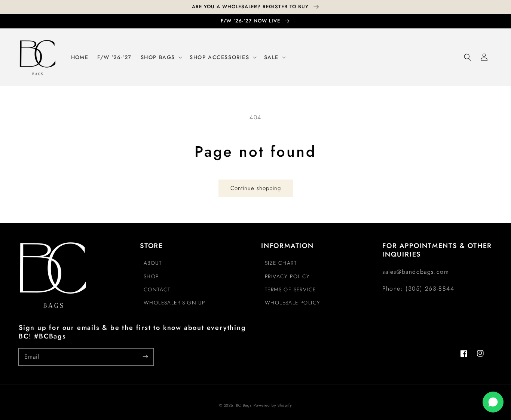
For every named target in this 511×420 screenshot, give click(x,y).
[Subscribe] (145, 357)
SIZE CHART (281, 263)
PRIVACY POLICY (287, 276)
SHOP (151, 276)
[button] (467, 57)
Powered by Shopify (273, 405)
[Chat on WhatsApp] (493, 402)
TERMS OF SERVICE (290, 289)
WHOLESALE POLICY (292, 302)
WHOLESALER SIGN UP (174, 302)
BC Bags (244, 405)
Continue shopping (255, 188)
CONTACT (157, 289)
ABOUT (153, 263)
